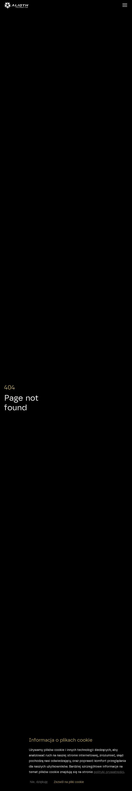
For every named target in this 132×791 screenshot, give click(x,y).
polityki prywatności (109, 772)
